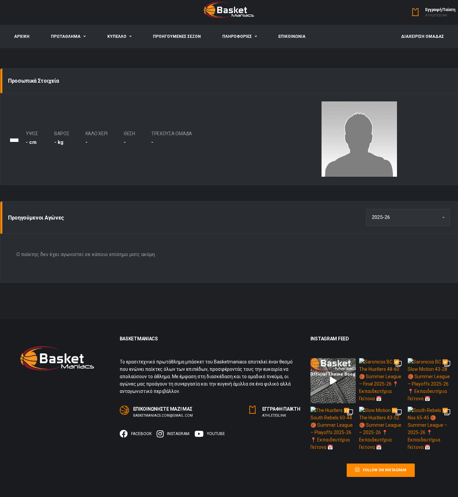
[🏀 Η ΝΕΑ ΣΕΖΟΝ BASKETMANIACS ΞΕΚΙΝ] (333, 380)
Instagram (178, 433)
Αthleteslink (436, 15)
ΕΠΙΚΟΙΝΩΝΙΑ (291, 36)
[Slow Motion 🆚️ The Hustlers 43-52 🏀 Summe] (381, 429)
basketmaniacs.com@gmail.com (163, 415)
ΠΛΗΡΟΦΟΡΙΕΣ (237, 36)
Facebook (141, 433)
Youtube (216, 433)
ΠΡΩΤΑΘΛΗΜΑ (65, 36)
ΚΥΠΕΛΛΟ (116, 36)
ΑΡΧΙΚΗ (22, 36)
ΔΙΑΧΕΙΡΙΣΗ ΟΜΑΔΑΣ (422, 36)
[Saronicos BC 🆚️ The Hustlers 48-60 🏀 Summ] (381, 380)
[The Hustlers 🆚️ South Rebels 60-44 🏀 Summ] (333, 429)
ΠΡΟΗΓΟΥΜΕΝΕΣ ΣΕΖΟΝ (177, 36)
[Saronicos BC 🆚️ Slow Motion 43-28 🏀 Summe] (430, 380)
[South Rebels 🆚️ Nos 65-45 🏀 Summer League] (430, 429)
